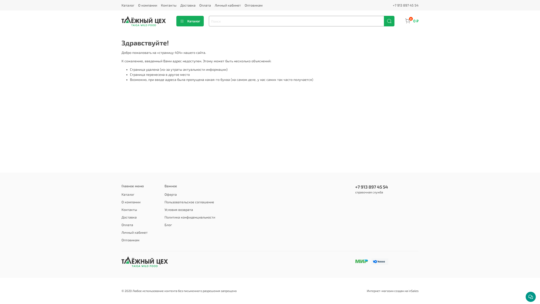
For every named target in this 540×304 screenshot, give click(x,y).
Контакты (169, 5)
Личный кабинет (228, 5)
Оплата (205, 5)
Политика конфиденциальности (190, 217)
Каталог (128, 5)
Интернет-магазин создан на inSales (392, 291)
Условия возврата (179, 210)
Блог (168, 225)
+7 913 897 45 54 (405, 5)
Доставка (188, 5)
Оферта (171, 194)
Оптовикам (254, 5)
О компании (147, 5)
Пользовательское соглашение (189, 202)
